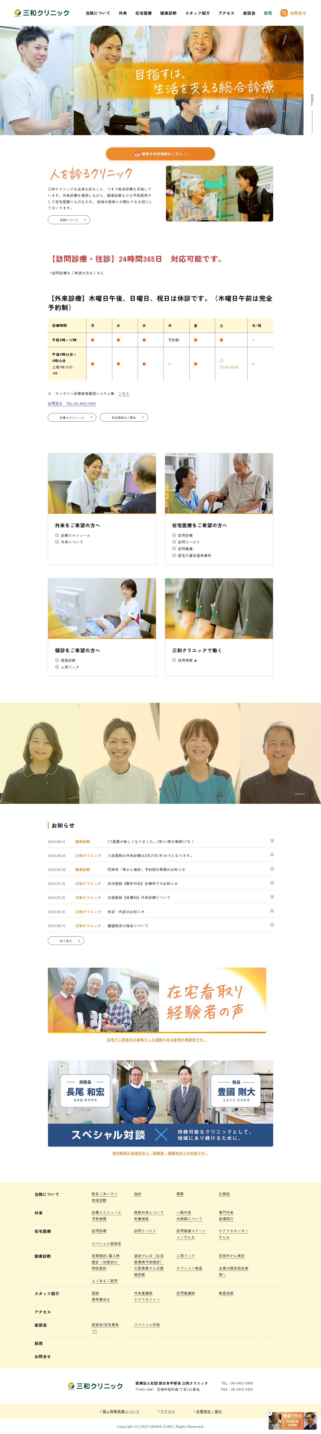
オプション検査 (189, 1268)
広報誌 (224, 1193)
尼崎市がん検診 (232, 1255)
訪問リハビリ (145, 1230)
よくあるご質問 (105, 1280)
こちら (123, 393)
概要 (180, 1193)
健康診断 (168, 13)
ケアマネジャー (147, 1299)
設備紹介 (226, 1218)
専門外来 (226, 1212)
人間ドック (185, 1255)
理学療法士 (101, 1299)
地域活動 (99, 1200)
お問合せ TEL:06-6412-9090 (72, 403)
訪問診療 (99, 1230)
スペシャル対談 (147, 1324)
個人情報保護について (121, 1411)
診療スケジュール (106, 1212)
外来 (123, 13)
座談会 (249, 13)
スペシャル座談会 (106, 1243)
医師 (95, 1293)
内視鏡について (189, 1218)
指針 (138, 1193)
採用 (268, 13)
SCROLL (312, 100)
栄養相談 (141, 1218)
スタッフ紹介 (197, 13)
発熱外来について (149, 1212)
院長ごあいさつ (105, 1193)
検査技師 (226, 1293)
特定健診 (99, 1268)
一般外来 (183, 1212)
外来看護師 (143, 1293)
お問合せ (294, 13)
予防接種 (99, 1218)
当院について (98, 13)
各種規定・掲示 (209, 1411)
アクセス (226, 13)
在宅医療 (143, 13)
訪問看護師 (185, 1293)
